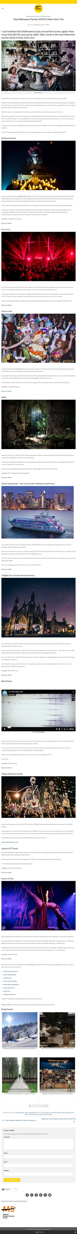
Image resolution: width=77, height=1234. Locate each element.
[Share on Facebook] (33, 1105)
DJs (51, 1112)
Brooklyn (47, 1112)
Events (38, 16)
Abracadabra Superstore (11, 984)
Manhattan (42, 1114)
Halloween (68, 1112)
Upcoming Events (45, 16)
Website (6, 1170)
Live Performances (34, 1114)
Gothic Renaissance (9, 974)
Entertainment (30, 16)
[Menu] (2, 8)
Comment (7, 1137)
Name (6, 1153)
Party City (6, 991)
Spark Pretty (7, 978)
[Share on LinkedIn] (47, 1105)
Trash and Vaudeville (10, 981)
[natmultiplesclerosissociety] (8, 1212)
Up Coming (49, 1114)
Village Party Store (9, 994)
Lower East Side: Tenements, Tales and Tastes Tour (20, 1120)
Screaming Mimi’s (9, 988)
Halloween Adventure (10, 971)
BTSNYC (47, 24)
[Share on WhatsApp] (30, 1105)
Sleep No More (22, 196)
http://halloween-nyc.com (9, 842)
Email (6, 1162)
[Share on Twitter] (36, 1105)
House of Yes (19, 369)
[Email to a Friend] (40, 1105)
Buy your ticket (6, 223)
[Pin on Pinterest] (43, 1105)
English (7, 1189)
